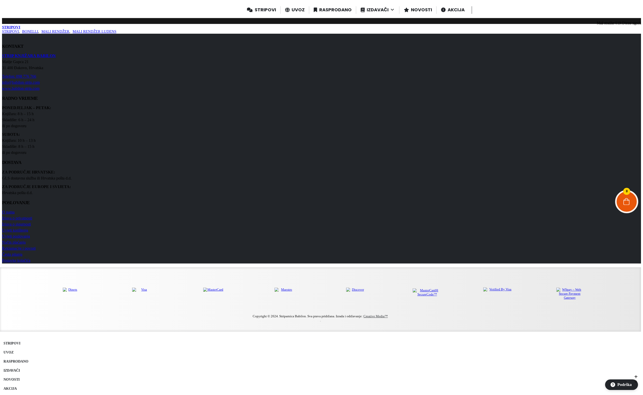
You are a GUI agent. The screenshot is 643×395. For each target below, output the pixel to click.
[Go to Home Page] (4, 23)
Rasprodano (16, 361)
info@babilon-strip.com (21, 82)
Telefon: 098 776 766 (19, 76)
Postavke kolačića (16, 260)
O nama (8, 212)
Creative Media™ (375, 316)
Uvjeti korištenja (15, 230)
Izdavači (12, 370)
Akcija (10, 388)
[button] (5, 336)
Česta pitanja (12, 254)
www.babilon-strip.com (20, 88)
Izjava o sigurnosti (16, 224)
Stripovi (12, 343)
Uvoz (9, 352)
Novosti (12, 379)
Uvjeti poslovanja (16, 236)
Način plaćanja (14, 242)
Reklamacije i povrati (19, 248)
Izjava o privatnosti (17, 218)
